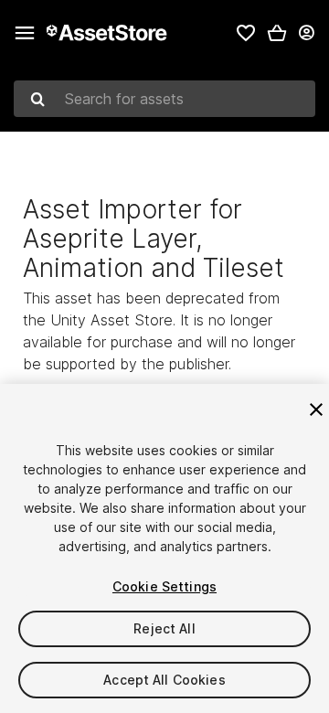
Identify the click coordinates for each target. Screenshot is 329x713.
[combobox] (164, 98)
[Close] (316, 409)
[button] (277, 33)
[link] (246, 33)
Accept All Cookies (164, 679)
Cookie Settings (164, 586)
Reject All (164, 628)
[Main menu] (24, 33)
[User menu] (306, 33)
